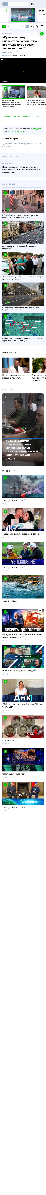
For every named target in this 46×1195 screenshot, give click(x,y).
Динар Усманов (18, 55)
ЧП (17, 52)
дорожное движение (11, 116)
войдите (37, 129)
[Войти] (37, 26)
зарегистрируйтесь (17, 131)
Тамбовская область (32, 116)
